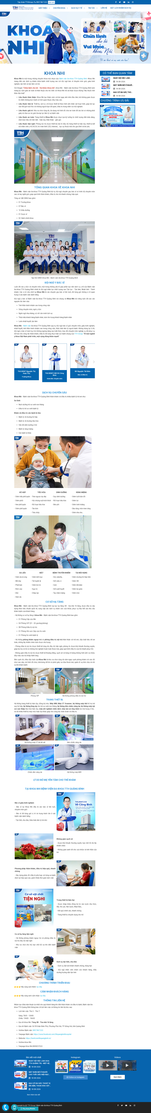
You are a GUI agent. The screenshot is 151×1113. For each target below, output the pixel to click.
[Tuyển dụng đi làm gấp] (75, 1067)
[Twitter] (119, 2)
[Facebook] (114, 2)
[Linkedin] (127, 2)
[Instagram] (132, 2)
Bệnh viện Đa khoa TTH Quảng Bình (73, 79)
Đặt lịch (51, 2)
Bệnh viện (27, 326)
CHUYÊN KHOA (59, 8)
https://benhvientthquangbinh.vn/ (38, 1038)
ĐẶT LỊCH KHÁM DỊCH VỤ (120, 8)
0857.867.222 (38, 1030)
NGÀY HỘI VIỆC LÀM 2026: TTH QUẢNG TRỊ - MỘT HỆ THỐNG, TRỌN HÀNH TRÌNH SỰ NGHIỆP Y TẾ (123, 78)
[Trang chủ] (22, 8)
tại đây (39, 987)
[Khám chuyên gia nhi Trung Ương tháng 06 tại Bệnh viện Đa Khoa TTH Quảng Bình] (117, 116)
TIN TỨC (91, 8)
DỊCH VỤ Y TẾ (77, 8)
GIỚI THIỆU (43, 8)
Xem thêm (117, 1077)
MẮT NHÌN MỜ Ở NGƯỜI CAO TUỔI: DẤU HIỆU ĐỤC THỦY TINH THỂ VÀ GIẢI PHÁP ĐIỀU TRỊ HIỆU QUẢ (123, 85)
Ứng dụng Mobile (28, 1109)
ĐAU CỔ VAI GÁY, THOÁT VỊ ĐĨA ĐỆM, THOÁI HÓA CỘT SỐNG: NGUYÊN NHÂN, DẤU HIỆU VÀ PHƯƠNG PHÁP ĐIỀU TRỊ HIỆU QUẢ (123, 92)
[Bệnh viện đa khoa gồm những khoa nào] (89, 1067)
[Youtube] (123, 2)
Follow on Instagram (76, 1077)
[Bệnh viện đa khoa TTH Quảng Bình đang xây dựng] (61, 1067)
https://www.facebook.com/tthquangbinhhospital (52, 1034)
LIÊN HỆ (104, 8)
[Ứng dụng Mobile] (14, 1107)
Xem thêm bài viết (33, 1095)
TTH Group (78, 334)
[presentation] (15, 361)
